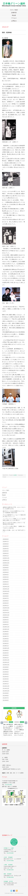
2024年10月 (6, 591)
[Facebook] (14, 890)
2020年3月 (6, 622)
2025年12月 (6, 558)
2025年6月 (6, 572)
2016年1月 (6, 657)
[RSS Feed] (17, 890)
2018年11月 (6, 648)
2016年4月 (6, 653)
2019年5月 (6, 638)
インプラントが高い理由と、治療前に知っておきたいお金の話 (14, 527)
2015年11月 (6, 662)
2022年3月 (6, 610)
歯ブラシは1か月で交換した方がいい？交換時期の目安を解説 (14, 523)
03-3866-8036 (10, 877)
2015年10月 (6, 664)
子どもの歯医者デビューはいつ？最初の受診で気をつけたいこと (14, 515)
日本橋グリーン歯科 (14, 3)
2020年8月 (6, 617)
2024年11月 (6, 589)
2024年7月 (6, 598)
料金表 (14, 15)
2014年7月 (6, 698)
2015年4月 (6, 676)
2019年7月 (6, 636)
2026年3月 (6, 551)
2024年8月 (6, 596)
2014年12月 (6, 686)
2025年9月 (6, 565)
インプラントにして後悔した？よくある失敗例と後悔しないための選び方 (14, 519)
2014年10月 (6, 691)
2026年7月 (6, 541)
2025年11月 (6, 560)
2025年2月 (6, 582)
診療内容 (14, 12)
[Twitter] (12, 890)
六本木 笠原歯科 (8, 857)
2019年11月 (6, 629)
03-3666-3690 (10, 869)
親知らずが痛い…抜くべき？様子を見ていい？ (14, 531)
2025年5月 (6, 574)
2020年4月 (6, 619)
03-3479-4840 (10, 860)
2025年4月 (6, 577)
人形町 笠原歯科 (8, 864)
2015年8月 (6, 669)
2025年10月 (6, 563)
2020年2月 (6, 624)
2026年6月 (6, 544)
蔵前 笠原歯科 (7, 873)
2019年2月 (6, 643)
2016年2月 (6, 655)
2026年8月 (6, 539)
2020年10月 (6, 615)
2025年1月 (6, 584)
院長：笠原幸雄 (6, 32)
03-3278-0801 (8, 784)
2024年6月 (6, 600)
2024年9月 (6, 593)
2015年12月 (6, 660)
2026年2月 (6, 553)
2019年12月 (6, 627)
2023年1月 (6, 605)
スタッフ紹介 (14, 10)
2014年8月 (6, 695)
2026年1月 (6, 555)
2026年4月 (6, 548)
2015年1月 (6, 683)
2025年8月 (6, 567)
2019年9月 (6, 631)
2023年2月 (6, 603)
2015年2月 (6, 681)
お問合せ (14, 21)
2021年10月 (6, 612)
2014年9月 (6, 693)
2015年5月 (6, 674)
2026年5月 (6, 546)
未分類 (15, 475)
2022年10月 (6, 608)
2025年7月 (6, 570)
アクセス (14, 18)
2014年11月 (6, 688)
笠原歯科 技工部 (8, 881)
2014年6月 (6, 700)
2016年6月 (6, 650)
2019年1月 (6, 645)
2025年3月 (6, 579)
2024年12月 (6, 586)
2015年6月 (6, 672)
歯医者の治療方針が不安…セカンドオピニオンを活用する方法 (14, 508)
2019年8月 (6, 634)
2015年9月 (6, 667)
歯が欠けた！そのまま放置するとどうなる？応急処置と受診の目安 (13, 511)
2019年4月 (6, 641)
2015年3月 (6, 679)
